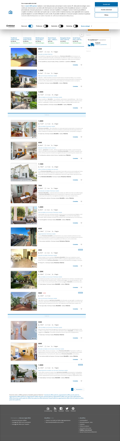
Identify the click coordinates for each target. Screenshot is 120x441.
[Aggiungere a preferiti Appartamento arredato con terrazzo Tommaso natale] (81, 381)
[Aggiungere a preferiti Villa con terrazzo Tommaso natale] (81, 86)
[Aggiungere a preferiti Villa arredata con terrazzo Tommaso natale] (81, 108)
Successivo (79, 389)
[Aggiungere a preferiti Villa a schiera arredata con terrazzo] (81, 180)
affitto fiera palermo (33, 398)
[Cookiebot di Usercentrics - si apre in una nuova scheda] (10, 26)
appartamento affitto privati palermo (69, 395)
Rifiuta (106, 15)
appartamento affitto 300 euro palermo (69, 398)
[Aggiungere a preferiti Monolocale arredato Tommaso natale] (81, 201)
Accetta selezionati (106, 9)
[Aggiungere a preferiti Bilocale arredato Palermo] (81, 65)
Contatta (75, 65)
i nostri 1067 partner (31, 6)
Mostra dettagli (85, 26)
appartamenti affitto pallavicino (18, 396)
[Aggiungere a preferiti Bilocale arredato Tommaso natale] (81, 266)
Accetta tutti (106, 4)
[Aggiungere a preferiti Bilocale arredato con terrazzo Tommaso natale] (81, 359)
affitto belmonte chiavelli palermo (48, 398)
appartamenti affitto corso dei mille (63, 396)
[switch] (46, 26)
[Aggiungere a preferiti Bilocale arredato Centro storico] (81, 158)
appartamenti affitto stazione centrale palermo (40, 396)
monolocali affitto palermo (51, 395)
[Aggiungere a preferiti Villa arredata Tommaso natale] (81, 137)
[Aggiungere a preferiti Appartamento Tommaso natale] (81, 244)
